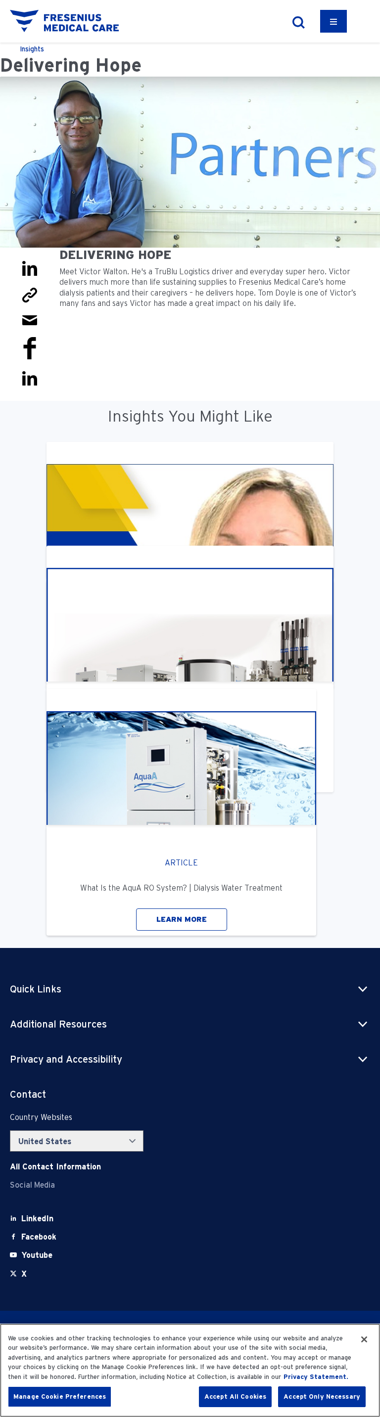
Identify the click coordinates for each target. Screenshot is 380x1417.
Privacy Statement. (316, 1376)
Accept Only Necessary (322, 1396)
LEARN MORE (181, 919)
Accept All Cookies (235, 1396)
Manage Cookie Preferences (59, 1396)
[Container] (333, 21)
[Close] (364, 1339)
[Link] (29, 294)
